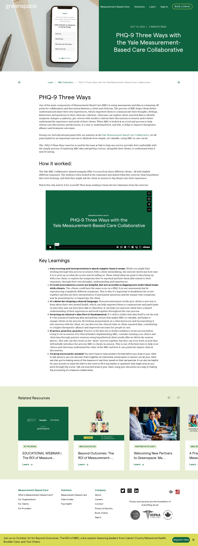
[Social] (123, 491)
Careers (99, 499)
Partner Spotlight (145, 446)
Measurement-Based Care (114, 6)
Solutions (139, 6)
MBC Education (65, 82)
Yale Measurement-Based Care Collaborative (125, 135)
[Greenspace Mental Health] (171, 492)
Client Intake (67, 499)
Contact (99, 503)
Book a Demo (101, 512)
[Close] (193, 540)
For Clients (23, 503)
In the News (30, 446)
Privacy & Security (104, 508)
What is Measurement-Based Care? (35, 495)
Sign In (164, 6)
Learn (153, 6)
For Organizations (27, 499)
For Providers (24, 508)
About (98, 495)
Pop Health (66, 503)
